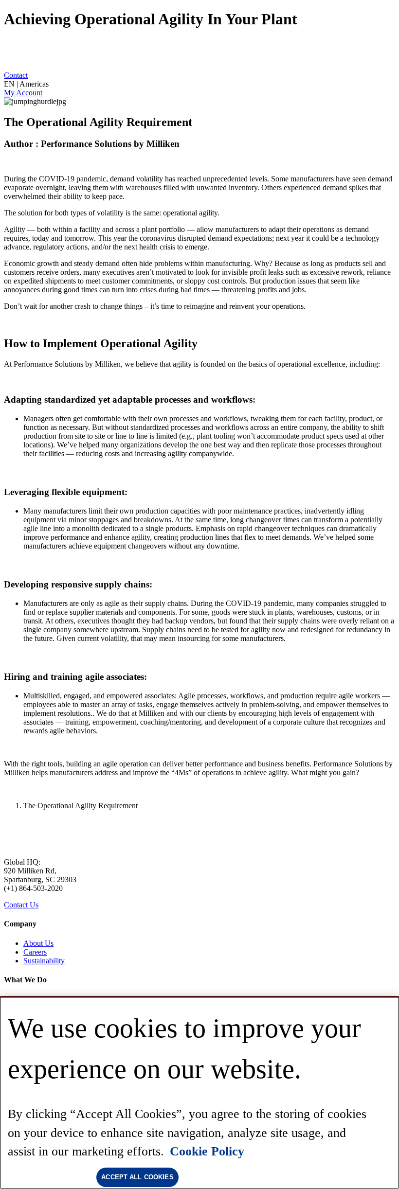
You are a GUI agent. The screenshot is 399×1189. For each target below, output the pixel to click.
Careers (35, 952)
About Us (38, 943)
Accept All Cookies (137, 1177)
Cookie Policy (207, 1151)
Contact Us (21, 905)
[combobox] (199, 84)
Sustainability (44, 961)
